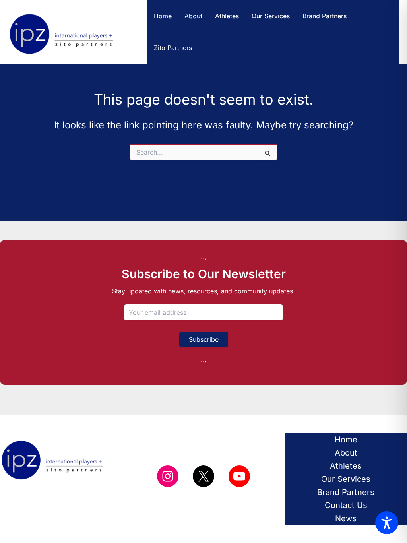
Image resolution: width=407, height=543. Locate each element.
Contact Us (346, 505)
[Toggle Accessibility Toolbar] (386, 522)
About (193, 16)
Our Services (271, 16)
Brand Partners (324, 16)
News (346, 518)
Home (163, 16)
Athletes (227, 16)
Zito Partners (173, 48)
